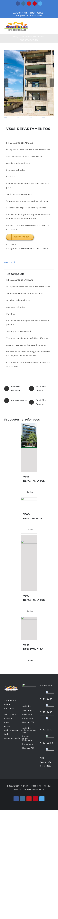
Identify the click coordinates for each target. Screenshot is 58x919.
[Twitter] (11, 754)
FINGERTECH (39, 789)
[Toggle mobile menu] (53, 24)
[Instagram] (9, 749)
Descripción (10, 262)
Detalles (30, 492)
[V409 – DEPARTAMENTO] (29, 628)
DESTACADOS (42, 248)
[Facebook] (5, 749)
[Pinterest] (16, 749)
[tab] (29, 262)
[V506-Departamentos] (29, 503)
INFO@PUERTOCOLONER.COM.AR (29, 16)
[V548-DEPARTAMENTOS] (29, 447)
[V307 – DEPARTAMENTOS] (29, 563)
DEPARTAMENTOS (26, 248)
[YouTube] (13, 749)
